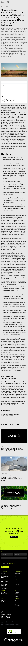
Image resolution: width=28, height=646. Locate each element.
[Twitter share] (3, 100)
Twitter (14, 404)
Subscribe (4, 566)
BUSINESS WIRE (11, 112)
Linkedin (8, 404)
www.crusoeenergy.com (7, 403)
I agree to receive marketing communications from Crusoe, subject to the (14, 563)
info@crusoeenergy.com (16, 401)
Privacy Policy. (12, 563)
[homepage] (5, 2)
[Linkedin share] (7, 100)
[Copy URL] (14, 100)
